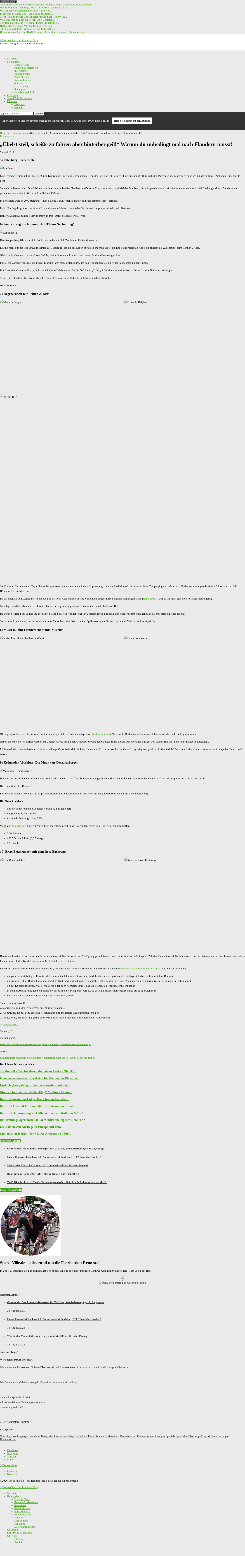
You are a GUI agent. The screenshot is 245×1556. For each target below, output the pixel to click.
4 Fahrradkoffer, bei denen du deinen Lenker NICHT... (38, 1071)
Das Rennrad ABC (24, 92)
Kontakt (18, 107)
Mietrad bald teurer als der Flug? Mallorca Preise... (36, 1092)
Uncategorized (8, 1439)
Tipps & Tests (22, 64)
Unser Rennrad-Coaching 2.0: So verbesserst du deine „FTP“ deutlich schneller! (54, 1157)
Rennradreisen (22, 73)
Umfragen (223, 1436)
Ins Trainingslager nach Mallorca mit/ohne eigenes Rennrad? (42, 1120)
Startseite (12, 58)
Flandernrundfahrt (101, 734)
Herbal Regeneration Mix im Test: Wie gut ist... (26, 25)
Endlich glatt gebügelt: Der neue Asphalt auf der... (35, 1085)
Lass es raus (21, 86)
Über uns (12, 101)
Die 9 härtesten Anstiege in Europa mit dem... (31, 1127)
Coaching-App (19, 1436)
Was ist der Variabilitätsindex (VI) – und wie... (26, 10)
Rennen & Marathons (26, 67)
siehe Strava (150, 598)
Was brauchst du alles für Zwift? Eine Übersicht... (27, 19)
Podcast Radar (22, 76)
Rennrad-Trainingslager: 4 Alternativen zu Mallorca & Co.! (41, 1113)
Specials (18, 83)
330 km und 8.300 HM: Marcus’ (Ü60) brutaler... (27, 28)
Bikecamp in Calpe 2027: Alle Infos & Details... (27, 13)
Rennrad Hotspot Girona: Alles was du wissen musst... (38, 1106)
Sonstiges (19, 89)
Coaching (12, 95)
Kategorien (13, 61)
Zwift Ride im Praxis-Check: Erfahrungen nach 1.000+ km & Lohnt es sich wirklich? (57, 1182)
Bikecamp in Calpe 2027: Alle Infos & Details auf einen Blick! (43, 1173)
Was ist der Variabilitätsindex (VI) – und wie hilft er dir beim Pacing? (47, 1165)
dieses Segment (19, 825)
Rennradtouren (22, 80)
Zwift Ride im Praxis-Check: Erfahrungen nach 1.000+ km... (34, 16)
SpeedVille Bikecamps (19, 98)
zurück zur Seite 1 (10, 1024)
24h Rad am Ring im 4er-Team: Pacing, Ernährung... (29, 22)
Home (3, 133)
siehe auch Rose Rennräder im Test (139, 968)
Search (39, 113)
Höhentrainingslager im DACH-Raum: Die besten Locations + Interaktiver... (42, 32)
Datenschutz (12, 1474)
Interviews (20, 70)
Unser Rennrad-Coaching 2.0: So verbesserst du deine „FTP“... (35, 7)
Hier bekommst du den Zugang (132, 120)
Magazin (73, 1436)
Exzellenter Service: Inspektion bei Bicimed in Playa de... (39, 1078)
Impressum (12, 1471)
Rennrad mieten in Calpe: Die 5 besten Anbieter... (34, 1099)
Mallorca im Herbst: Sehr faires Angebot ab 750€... (35, 1133)
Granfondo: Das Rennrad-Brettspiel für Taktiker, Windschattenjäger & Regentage (45, 4)
